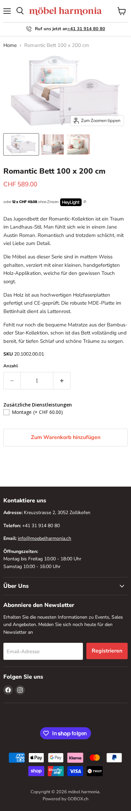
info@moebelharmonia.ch (44, 538)
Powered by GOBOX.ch (65, 799)
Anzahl (10, 366)
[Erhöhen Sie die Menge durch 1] (62, 380)
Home (10, 45)
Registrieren (107, 650)
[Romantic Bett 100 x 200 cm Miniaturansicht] (21, 144)
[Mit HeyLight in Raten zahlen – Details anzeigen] (84, 202)
